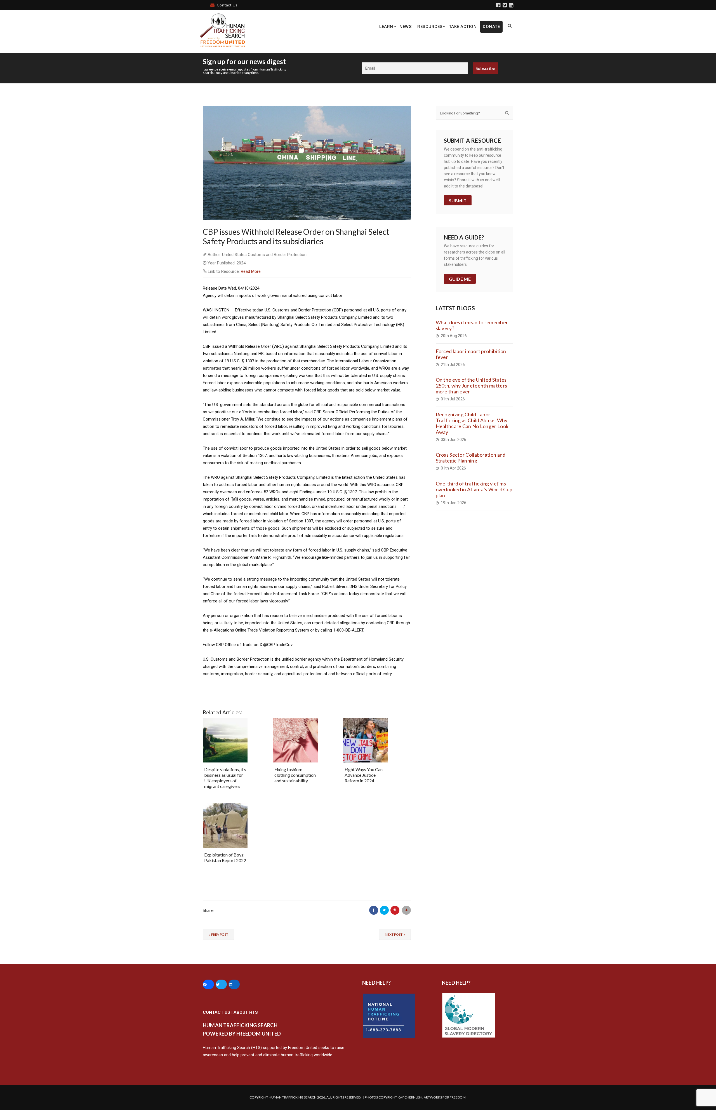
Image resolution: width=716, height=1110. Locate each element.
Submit (458, 200)
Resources (429, 26)
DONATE (491, 26)
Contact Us (227, 5)
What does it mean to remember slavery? (472, 325)
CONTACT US (216, 1012)
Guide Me (460, 278)
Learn (386, 26)
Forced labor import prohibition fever (471, 354)
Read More (251, 271)
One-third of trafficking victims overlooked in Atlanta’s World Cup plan (474, 489)
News (405, 26)
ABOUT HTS (246, 1012)
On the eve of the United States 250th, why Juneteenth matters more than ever (471, 386)
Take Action (463, 26)
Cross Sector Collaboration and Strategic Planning (471, 458)
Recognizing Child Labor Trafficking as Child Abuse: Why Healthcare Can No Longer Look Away (472, 423)
